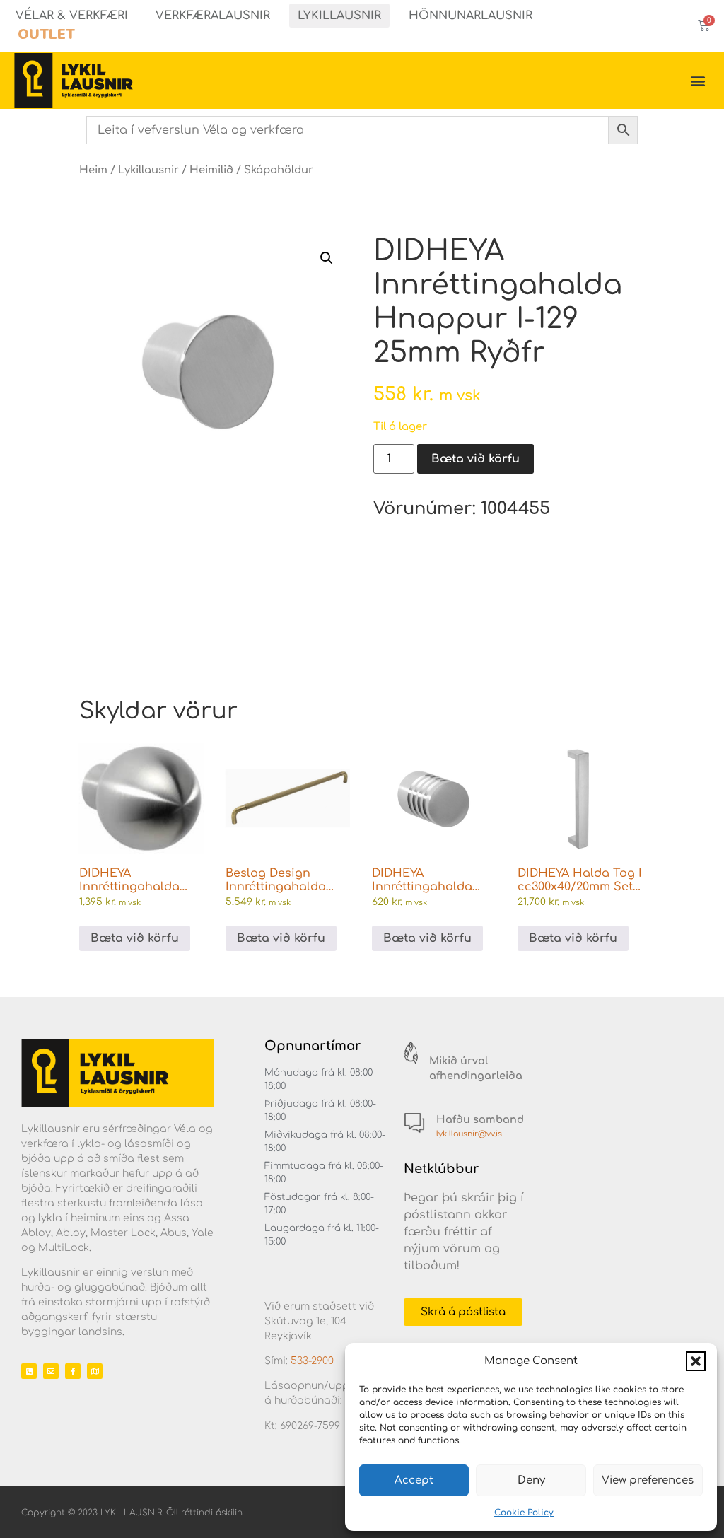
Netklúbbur (441, 1169)
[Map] (95, 1371)
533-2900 (312, 1361)
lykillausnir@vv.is (469, 1133)
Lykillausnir (339, 15)
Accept (414, 1480)
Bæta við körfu (475, 459)
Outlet (46, 34)
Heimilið (211, 169)
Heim (93, 169)
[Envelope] (51, 1371)
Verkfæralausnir (213, 15)
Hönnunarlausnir (470, 15)
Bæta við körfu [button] (134, 938)
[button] (696, 1361)
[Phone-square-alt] (29, 1371)
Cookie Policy (524, 1512)
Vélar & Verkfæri (72, 15)
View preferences (648, 1480)
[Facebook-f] (73, 1371)
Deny (531, 1480)
